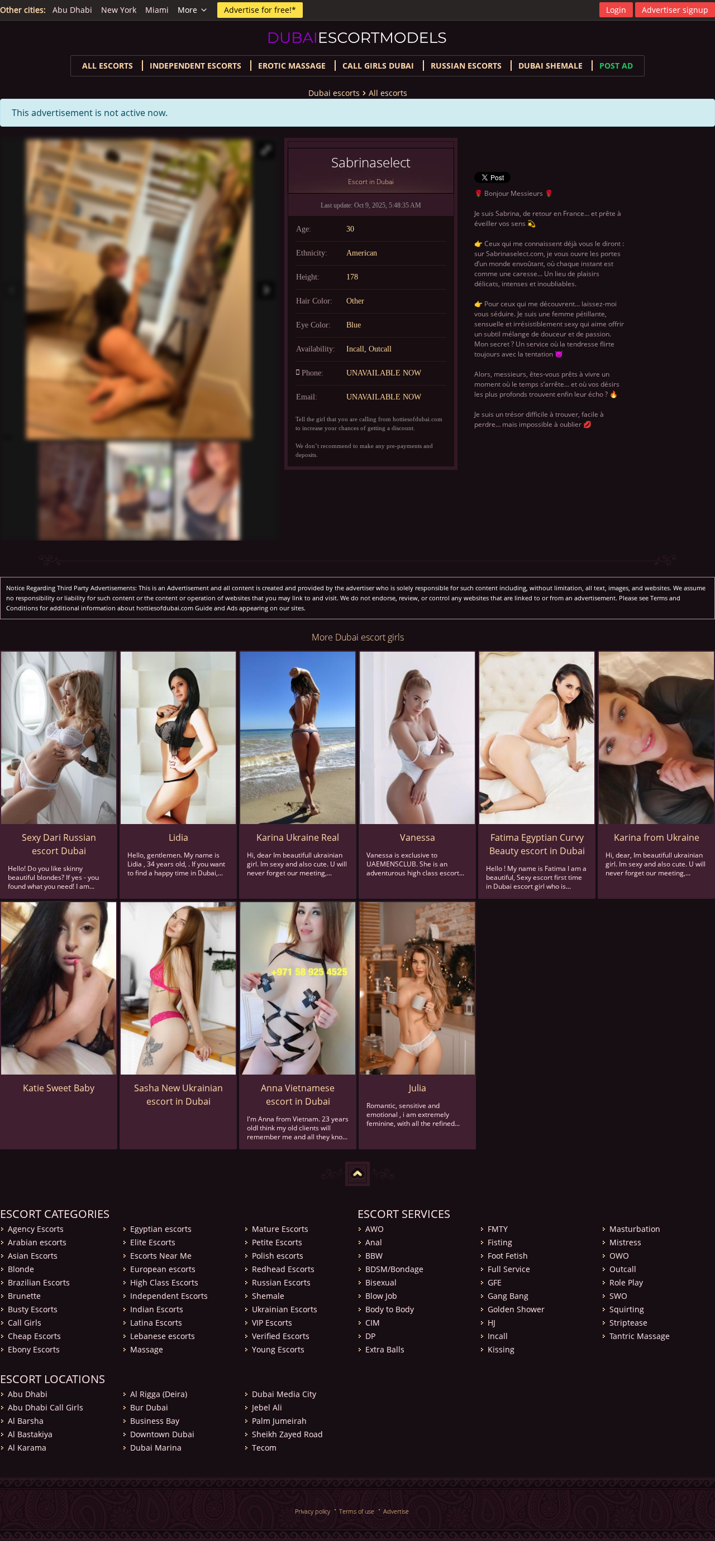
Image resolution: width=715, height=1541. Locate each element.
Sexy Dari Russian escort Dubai (59, 844)
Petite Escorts (277, 1242)
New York (118, 9)
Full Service (509, 1269)
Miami (157, 9)
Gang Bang (508, 1295)
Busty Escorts (33, 1309)
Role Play (626, 1282)
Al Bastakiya (30, 1434)
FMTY (498, 1229)
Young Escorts (278, 1349)
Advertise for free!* (260, 9)
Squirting (626, 1309)
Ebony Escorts (34, 1349)
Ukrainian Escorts (284, 1309)
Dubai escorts (334, 93)
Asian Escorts (33, 1255)
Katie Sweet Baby (58, 1088)
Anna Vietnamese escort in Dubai (298, 1094)
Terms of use (356, 1511)
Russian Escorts (466, 65)
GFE (495, 1282)
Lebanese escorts (162, 1336)
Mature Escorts (280, 1229)
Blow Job (381, 1295)
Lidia (178, 837)
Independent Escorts (169, 1295)
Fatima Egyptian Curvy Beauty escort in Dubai (537, 844)
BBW (374, 1255)
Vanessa (417, 837)
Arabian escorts (37, 1242)
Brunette (24, 1295)
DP (370, 1336)
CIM (372, 1322)
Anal (373, 1242)
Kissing (501, 1349)
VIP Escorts (272, 1322)
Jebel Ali (267, 1407)
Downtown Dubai (162, 1434)
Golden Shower (516, 1309)
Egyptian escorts (161, 1229)
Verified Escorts (280, 1336)
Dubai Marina (156, 1447)
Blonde (21, 1269)
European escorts (163, 1269)
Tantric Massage (639, 1336)
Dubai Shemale (550, 65)
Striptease (628, 1322)
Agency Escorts (36, 1229)
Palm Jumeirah (279, 1420)
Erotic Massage (292, 65)
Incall (498, 1336)
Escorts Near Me (161, 1255)
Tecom (264, 1447)
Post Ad (616, 65)
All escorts (107, 65)
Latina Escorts (156, 1322)
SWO (618, 1295)
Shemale (268, 1295)
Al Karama (27, 1447)
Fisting (500, 1242)
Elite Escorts (152, 1242)
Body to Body (389, 1309)
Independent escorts (195, 65)
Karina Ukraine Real (297, 837)
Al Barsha (26, 1420)
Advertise (396, 1511)
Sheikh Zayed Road (287, 1434)
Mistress (625, 1242)
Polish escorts (277, 1255)
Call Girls (24, 1322)
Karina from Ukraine (656, 837)
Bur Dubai (149, 1407)
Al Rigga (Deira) (158, 1394)
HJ (491, 1322)
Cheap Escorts (34, 1336)
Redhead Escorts (283, 1269)
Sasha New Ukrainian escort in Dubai (178, 1094)
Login (616, 9)
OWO (619, 1255)
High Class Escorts (164, 1282)
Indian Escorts (156, 1309)
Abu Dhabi (72, 9)
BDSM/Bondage (394, 1269)
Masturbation (634, 1229)
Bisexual (381, 1282)
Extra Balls (384, 1349)
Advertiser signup (675, 9)
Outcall (622, 1269)
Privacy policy (312, 1511)
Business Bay (154, 1420)
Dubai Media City (284, 1394)
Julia (417, 1088)
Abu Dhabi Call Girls (45, 1407)
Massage (146, 1349)
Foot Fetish (508, 1255)
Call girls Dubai (378, 65)
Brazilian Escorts (39, 1282)
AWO (374, 1229)
